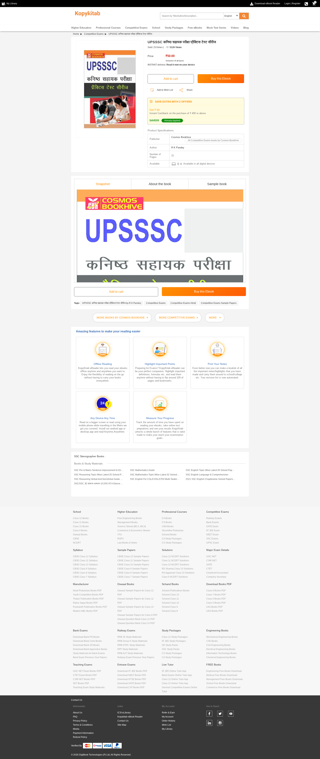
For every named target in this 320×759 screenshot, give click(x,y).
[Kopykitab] (86, 13)
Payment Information (83, 733)
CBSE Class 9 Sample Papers (132, 568)
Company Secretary (216, 577)
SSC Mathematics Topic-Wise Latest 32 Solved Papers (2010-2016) (155, 474)
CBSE (76, 538)
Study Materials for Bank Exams (89, 653)
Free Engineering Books (129, 518)
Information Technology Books (221, 653)
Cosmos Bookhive (181, 137)
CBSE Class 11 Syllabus (85, 560)
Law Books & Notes (127, 542)
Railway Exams (214, 518)
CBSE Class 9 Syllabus (84, 568)
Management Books (127, 522)
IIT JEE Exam (213, 530)
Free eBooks (195, 27)
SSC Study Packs (170, 649)
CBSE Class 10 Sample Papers (133, 564)
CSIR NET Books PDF (84, 679)
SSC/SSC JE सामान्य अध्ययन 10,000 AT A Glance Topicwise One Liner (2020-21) (99, 483)
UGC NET (211, 556)
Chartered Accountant (217, 572)
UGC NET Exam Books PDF (87, 671)
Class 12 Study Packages (175, 637)
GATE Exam (212, 526)
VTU (119, 534)
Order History (168, 720)
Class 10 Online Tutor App (175, 683)
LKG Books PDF (214, 607)
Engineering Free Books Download (224, 671)
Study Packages (174, 27)
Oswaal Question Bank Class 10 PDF (136, 623)
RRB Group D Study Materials (132, 641)
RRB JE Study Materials (129, 637)
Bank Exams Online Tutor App (177, 675)
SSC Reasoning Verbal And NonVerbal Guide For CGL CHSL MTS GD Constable (99, 479)
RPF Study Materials (127, 649)
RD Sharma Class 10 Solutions (177, 568)
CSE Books (212, 641)
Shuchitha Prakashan (173, 530)
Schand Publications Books (175, 590)
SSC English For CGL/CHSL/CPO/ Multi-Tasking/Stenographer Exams (155, 479)
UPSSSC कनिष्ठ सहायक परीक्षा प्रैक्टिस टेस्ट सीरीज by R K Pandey (111, 303)
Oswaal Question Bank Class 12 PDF (136, 619)
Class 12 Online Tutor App (175, 679)
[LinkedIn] (209, 723)
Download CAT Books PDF (130, 687)
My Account (167, 716)
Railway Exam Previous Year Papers (135, 657)
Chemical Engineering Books (221, 657)
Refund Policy (80, 737)
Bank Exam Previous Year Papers (90, 657)
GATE (209, 564)
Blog (246, 27)
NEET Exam (212, 534)
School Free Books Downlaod (221, 683)
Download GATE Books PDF (131, 683)
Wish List (166, 725)
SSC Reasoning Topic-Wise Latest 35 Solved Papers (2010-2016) (99, 474)
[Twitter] (220, 714)
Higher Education (81, 27)
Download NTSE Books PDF (131, 679)
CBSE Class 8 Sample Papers (132, 572)
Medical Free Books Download (221, 675)
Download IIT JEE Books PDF (132, 671)
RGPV (120, 538)
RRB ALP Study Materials (130, 653)
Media (76, 729)
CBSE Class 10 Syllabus (85, 564)
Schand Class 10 (170, 603)
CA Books (167, 518)
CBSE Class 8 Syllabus (84, 572)
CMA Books (168, 526)
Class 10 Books (81, 526)
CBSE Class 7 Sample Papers (132, 577)
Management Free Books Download (224, 679)
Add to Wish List (164, 90)
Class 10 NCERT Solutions (175, 564)
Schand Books (169, 534)
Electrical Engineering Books (220, 649)
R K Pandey (177, 147)
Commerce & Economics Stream (133, 530)
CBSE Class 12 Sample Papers (133, 556)
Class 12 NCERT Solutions (175, 556)
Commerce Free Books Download (223, 687)
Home (76, 34)
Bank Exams (212, 522)
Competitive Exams (136, 27)
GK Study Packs (170, 645)
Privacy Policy (80, 720)
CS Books (167, 522)
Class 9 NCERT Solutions (175, 577)
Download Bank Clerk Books (87, 641)
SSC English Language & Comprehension (207, 474)
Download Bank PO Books (86, 637)
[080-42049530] (306, 3)
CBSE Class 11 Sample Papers (133, 560)
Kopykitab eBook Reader (130, 716)
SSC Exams (212, 538)
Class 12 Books (81, 518)
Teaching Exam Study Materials (89, 687)
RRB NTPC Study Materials (131, 645)
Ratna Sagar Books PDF (85, 603)
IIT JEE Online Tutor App (174, 671)
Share (189, 90)
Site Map (121, 725)
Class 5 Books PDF (216, 603)
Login (287, 3)
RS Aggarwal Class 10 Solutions (178, 572)
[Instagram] (220, 723)
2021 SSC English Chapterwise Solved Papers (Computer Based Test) (210, 479)
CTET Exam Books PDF (85, 675)
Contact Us (76, 700)
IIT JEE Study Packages (174, 641)
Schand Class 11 (170, 598)
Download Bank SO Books (86, 645)
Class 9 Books (80, 530)
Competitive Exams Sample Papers (218, 303)
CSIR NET (211, 560)
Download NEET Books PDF (131, 675)
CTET (209, 568)
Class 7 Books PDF (216, 594)
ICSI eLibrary (124, 712)
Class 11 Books (81, 522)
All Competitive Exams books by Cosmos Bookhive (213, 140)
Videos (235, 27)
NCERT (77, 542)
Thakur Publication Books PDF (88, 598)
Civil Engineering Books (218, 645)
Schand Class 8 (170, 611)
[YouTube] (231, 714)
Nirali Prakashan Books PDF (87, 590)
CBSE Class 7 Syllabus (84, 577)
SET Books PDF (81, 683)
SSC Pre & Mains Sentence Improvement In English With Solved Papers (99, 470)
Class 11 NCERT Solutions (175, 560)
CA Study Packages (172, 538)
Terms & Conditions (83, 725)
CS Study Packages (172, 542)
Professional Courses (108, 27)
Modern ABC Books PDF (85, 611)
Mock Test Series (216, 27)
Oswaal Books (80, 534)
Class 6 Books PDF (216, 598)
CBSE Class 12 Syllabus (85, 556)
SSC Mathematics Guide (142, 470)
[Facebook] (209, 714)
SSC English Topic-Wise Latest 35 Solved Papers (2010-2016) (210, 470)
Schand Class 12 (170, 594)
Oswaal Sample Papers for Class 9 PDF (137, 615)
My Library (167, 729)
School (156, 27)
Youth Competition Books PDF (88, 594)
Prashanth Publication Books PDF (90, 607)
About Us (77, 712)
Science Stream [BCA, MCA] (131, 526)
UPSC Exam (212, 542)
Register (296, 3)
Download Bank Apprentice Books (90, 649)
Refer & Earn (168, 712)
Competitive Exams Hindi (183, 303)
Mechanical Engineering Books (222, 637)
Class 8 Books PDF (216, 590)
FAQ (75, 716)
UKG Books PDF (214, 611)
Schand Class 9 (170, 607)
